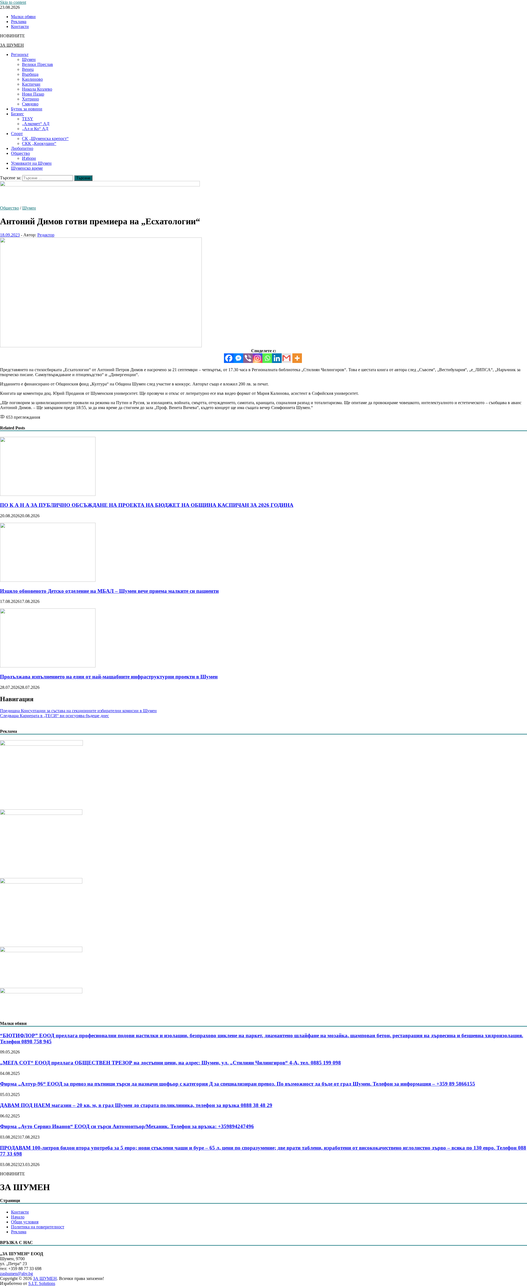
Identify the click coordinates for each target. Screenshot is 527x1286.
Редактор (45, 235)
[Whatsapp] (267, 358)
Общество (20, 153)
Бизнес (17, 113)
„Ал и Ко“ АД (35, 128)
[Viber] (248, 358)
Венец (28, 69)
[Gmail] (286, 358)
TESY (27, 118)
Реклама (18, 21)
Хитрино (30, 99)
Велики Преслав (37, 64)
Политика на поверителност (37, 1227)
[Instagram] (257, 358)
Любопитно (22, 148)
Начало (17, 1217)
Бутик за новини (26, 109)
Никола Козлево (37, 89)
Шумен (29, 59)
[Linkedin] (277, 358)
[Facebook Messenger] (238, 358)
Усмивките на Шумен (31, 163)
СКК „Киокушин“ (39, 143)
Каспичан (31, 84)
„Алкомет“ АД (35, 123)
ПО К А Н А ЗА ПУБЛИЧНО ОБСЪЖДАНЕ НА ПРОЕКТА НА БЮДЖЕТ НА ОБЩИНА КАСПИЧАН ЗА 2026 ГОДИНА (146, 505)
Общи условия (24, 1222)
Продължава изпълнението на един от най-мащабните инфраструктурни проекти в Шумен (109, 677)
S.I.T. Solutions (41, 1283)
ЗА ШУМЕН (12, 45)
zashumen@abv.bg (16, 1273)
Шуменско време (27, 168)
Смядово (30, 104)
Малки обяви (23, 16)
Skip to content (13, 2)
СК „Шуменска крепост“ (45, 138)
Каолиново (32, 79)
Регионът (20, 54)
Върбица (30, 74)
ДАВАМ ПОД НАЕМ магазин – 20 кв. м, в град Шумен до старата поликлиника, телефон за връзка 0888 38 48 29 (136, 1105)
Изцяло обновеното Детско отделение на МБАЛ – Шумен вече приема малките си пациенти (109, 591)
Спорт (17, 133)
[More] (297, 358)
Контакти (20, 26)
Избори (29, 158)
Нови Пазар (33, 94)
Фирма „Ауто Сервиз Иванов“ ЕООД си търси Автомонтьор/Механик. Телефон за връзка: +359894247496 (127, 1126)
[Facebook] (229, 358)
